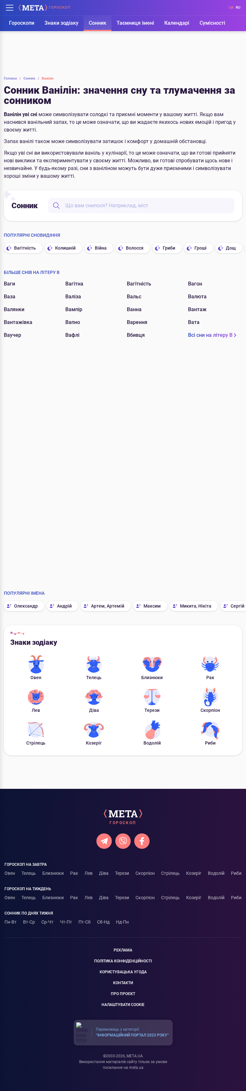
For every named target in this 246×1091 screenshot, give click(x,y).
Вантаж (197, 309)
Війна (101, 248)
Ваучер (12, 335)
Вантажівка (18, 322)
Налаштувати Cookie (123, 1004)
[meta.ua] (33, 7)
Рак (210, 677)
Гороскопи (21, 23)
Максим (152, 606)
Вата (194, 322)
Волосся (135, 248)
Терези (152, 710)
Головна (12, 78)
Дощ (231, 248)
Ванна (134, 309)
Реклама (123, 950)
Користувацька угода (123, 972)
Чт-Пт (66, 922)
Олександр (26, 606)
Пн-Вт (10, 922)
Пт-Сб (84, 922)
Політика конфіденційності (123, 961)
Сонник (97, 23)
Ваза (9, 297)
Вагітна (74, 284)
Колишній (65, 248)
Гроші (200, 248)
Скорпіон (210, 710)
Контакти (123, 983)
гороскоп (59, 8)
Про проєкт (123, 994)
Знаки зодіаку (61, 23)
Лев (36, 710)
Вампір (73, 309)
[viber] (123, 841)
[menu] (9, 8)
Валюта (197, 297)
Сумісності (212, 23)
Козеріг (94, 743)
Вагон (195, 284)
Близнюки (152, 677)
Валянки (14, 309)
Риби (210, 743)
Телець (94, 677)
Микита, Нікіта (195, 606)
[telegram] (104, 841)
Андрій (64, 606)
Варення (137, 322)
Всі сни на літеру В (210, 335)
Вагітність (25, 248)
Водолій (152, 743)
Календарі (176, 23)
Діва (94, 710)
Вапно (72, 322)
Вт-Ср (29, 922)
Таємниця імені (135, 23)
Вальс (134, 297)
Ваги (9, 284)
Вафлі (72, 335)
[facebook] (142, 841)
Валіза (73, 297)
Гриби (169, 248)
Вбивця (136, 335)
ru (238, 7)
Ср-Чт (47, 922)
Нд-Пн (122, 922)
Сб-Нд (103, 922)
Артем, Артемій (107, 606)
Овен (35, 677)
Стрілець (35, 743)
